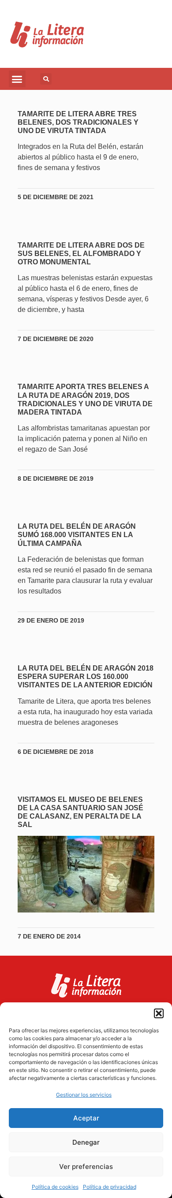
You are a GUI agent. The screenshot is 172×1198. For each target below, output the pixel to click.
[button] (158, 1013)
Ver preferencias (86, 1166)
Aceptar (86, 1118)
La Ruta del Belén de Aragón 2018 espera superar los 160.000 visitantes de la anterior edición (85, 676)
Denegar (86, 1142)
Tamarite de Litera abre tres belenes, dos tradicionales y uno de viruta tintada (78, 122)
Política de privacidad (109, 1186)
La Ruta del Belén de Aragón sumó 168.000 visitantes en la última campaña (77, 535)
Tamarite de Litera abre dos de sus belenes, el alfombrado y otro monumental (81, 253)
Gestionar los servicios (84, 1094)
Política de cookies (55, 1186)
